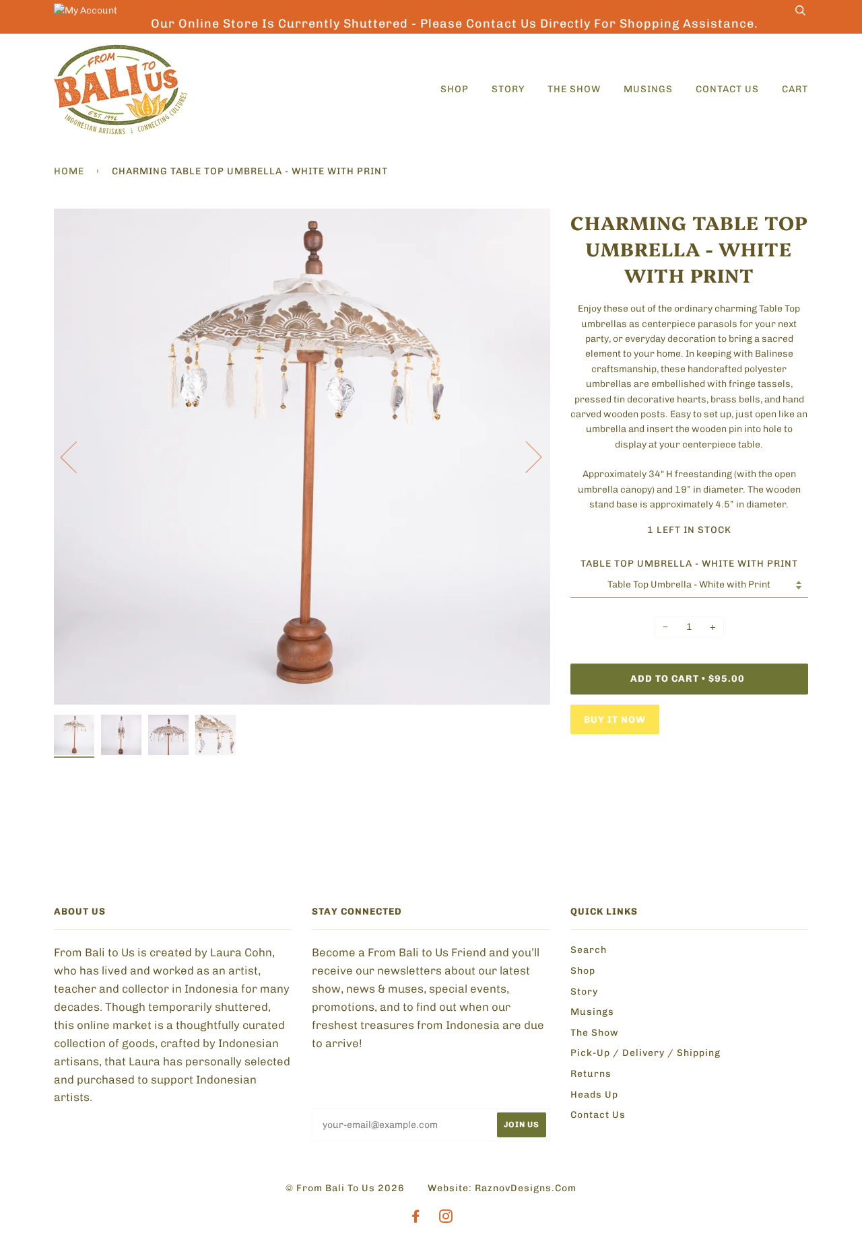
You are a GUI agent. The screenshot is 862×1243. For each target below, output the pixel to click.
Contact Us (727, 89)
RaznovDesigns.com (525, 1188)
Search (588, 950)
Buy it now (615, 719)
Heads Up (594, 1094)
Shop (454, 89)
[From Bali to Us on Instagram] (446, 1218)
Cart (795, 89)
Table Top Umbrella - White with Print (689, 563)
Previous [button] (77, 456)
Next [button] (525, 456)
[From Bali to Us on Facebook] (416, 1218)
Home (69, 171)
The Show (574, 89)
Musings (648, 89)
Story (508, 89)
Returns (590, 1073)
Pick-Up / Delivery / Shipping (645, 1053)
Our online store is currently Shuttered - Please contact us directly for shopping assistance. (454, 23)
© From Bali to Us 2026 (345, 1188)
